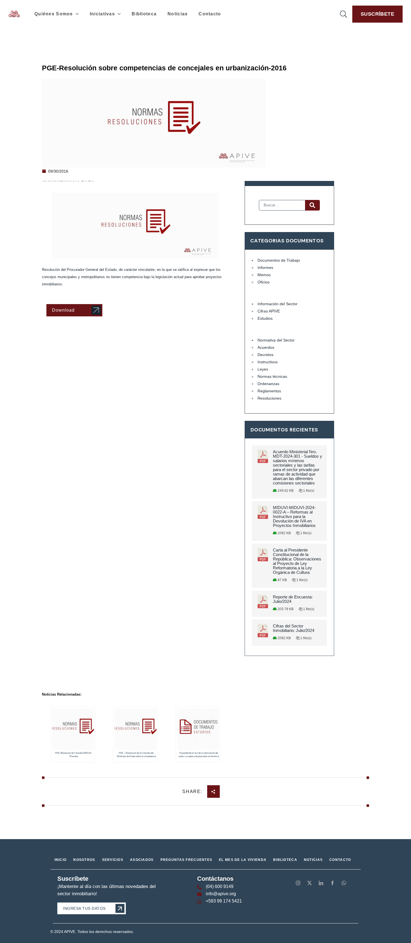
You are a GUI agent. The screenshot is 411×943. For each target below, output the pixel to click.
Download (63, 310)
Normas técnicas (272, 376)
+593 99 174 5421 (224, 901)
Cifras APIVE (269, 311)
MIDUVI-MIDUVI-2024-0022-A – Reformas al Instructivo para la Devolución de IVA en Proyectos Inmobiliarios (294, 516)
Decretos (265, 354)
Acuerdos (266, 347)
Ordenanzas (268, 383)
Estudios (265, 318)
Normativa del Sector (276, 340)
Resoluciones (269, 398)
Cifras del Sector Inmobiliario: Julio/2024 (293, 628)
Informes (265, 267)
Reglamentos (269, 391)
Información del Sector (277, 304)
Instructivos (268, 362)
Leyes (263, 369)
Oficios (264, 282)
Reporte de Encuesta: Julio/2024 (293, 599)
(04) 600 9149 (219, 886)
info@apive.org (221, 893)
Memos (264, 275)
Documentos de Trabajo (279, 260)
